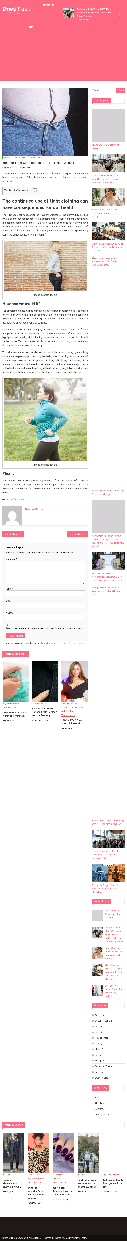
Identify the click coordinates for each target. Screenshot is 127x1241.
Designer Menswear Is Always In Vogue (12, 1183)
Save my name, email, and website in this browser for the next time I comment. (44, 628)
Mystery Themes (80, 1238)
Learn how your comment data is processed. (62, 643)
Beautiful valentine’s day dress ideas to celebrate (36, 1193)
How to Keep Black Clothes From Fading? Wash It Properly (44, 712)
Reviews (99, 1055)
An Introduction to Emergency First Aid (113, 1183)
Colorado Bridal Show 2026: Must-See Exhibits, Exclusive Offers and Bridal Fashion (90, 12)
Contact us (100, 1109)
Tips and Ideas (35, 157)
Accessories (101, 1015)
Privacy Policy (102, 1114)
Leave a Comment (15, 499)
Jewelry (98, 1043)
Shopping (99, 1060)
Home (98, 1097)
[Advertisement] (64, 58)
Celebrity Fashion (69, 703)
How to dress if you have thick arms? (72, 722)
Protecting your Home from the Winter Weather (87, 1183)
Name (9, 589)
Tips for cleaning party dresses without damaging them (78, 534)
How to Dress (19, 157)
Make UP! (99, 1049)
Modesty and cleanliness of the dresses (15, 534)
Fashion (6, 157)
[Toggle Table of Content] (33, 191)
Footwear (99, 1032)
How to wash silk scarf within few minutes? (16, 714)
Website (9, 613)
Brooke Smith (25, 167)
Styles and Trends (11, 703)
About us (99, 1103)
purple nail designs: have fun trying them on (63, 1191)
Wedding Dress (102, 1078)
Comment (11, 559)
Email (9, 601)
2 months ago (79, 20)
